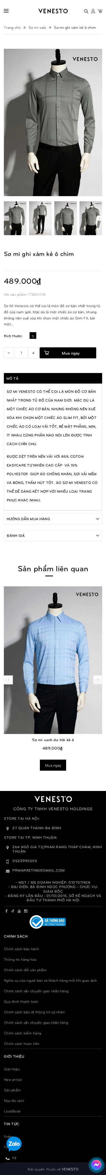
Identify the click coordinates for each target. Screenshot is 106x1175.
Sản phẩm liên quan (53, 568)
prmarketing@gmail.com (38, 870)
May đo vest (14, 1100)
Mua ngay (53, 765)
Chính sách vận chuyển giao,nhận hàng (36, 1022)
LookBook (12, 1111)
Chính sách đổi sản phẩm (25, 970)
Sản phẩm (12, 1090)
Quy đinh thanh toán (21, 1001)
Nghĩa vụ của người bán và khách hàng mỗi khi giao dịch (50, 980)
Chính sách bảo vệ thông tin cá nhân (34, 1012)
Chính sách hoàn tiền (21, 1043)
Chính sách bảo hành (21, 949)
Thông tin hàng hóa (20, 959)
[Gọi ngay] (8, 1158)
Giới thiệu (12, 1069)
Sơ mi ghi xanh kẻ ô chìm (53, 739)
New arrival (13, 1079)
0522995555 (24, 860)
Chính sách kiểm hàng (22, 1033)
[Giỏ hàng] (100, 11)
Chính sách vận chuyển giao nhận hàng (36, 991)
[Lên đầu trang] (95, 1148)
